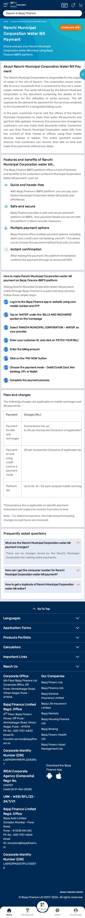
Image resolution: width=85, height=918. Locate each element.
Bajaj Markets (50, 713)
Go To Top (44, 609)
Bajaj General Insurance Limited (52, 696)
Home (9, 915)
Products (42, 909)
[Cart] (80, 5)
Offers (57, 915)
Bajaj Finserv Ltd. (52, 682)
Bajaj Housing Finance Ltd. (55, 721)
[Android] (49, 776)
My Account (75, 915)
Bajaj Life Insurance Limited (53, 705)
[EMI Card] (64, 5)
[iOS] (59, 776)
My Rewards (27, 915)
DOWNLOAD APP (70, 27)
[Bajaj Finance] (18, 5)
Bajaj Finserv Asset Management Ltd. (53, 746)
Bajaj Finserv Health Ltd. (54, 737)
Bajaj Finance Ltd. (52, 688)
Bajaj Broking (49, 729)
